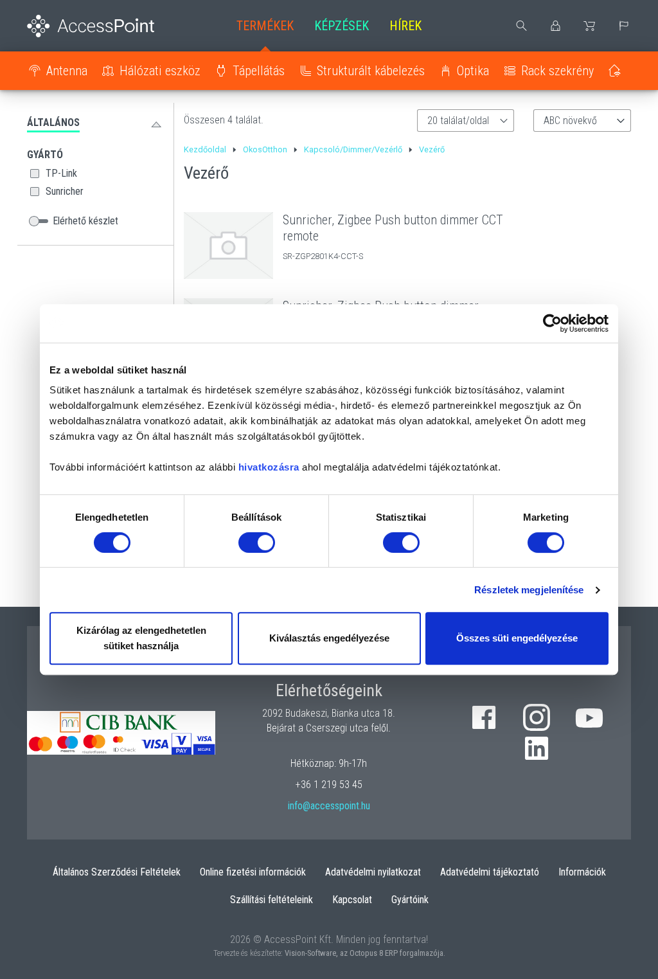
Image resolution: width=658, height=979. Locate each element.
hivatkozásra (268, 467)
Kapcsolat (352, 900)
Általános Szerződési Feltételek (117, 872)
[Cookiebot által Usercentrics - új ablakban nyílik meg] (552, 323)
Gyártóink (410, 900)
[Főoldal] (95, 26)
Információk (582, 872)
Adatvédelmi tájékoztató (489, 872)
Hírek (405, 25)
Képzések (341, 25)
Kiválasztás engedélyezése (329, 638)
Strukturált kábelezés (371, 70)
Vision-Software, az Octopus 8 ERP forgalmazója (364, 953)
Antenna (66, 70)
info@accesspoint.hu (329, 806)
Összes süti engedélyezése (517, 638)
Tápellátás (259, 70)
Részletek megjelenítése (528, 589)
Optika (473, 70)
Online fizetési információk (253, 872)
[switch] (256, 542)
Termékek (265, 25)
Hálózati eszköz (160, 70)
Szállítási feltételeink (271, 900)
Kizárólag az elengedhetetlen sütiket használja (141, 638)
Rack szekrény (557, 70)
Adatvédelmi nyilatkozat (373, 872)
